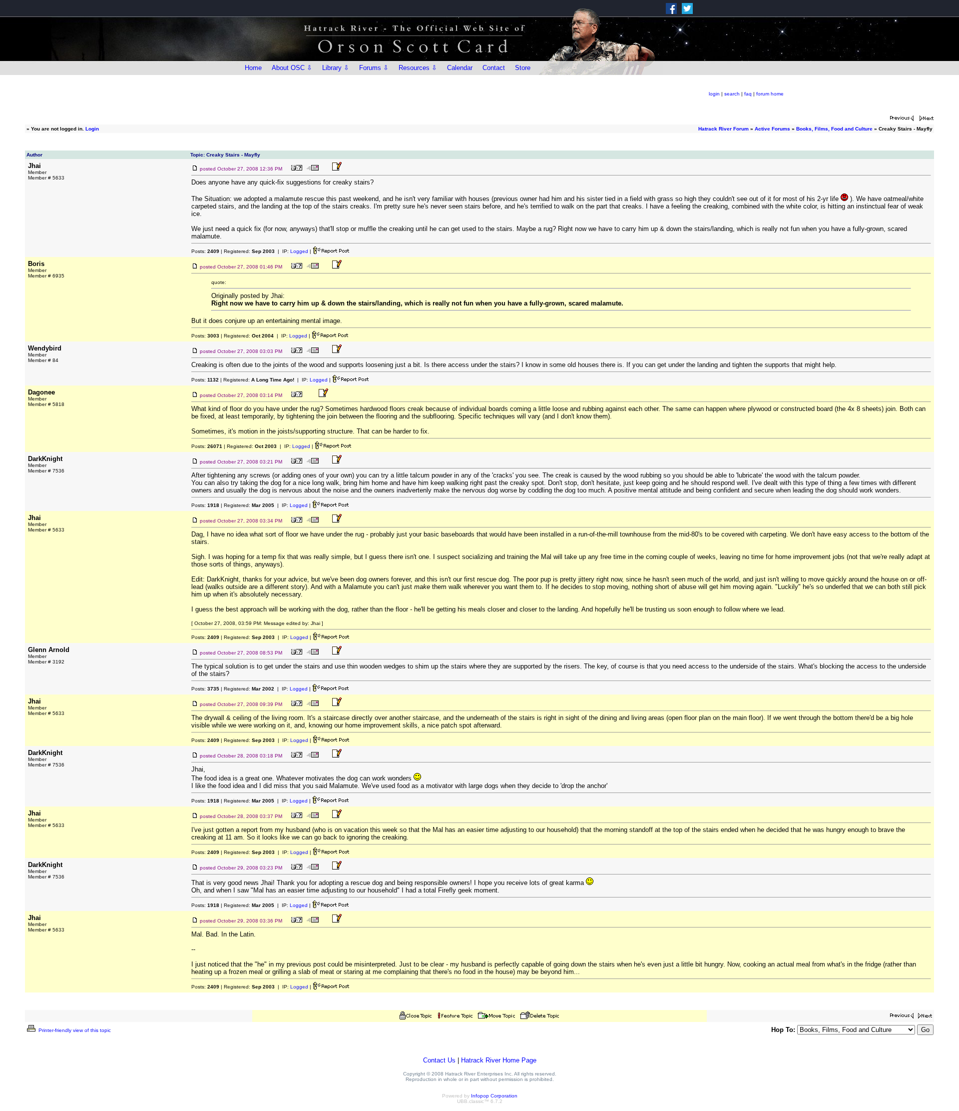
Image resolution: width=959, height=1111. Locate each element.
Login (92, 129)
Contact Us (439, 1060)
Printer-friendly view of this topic (74, 1030)
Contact (493, 68)
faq (748, 93)
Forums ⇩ (374, 68)
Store (522, 68)
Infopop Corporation (494, 1095)
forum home (770, 93)
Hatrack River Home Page (498, 1060)
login (714, 93)
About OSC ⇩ (292, 68)
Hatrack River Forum (723, 129)
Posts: (205, 251)
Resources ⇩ (418, 68)
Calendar (460, 68)
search (732, 93)
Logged (299, 251)
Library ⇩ (335, 68)
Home (253, 68)
